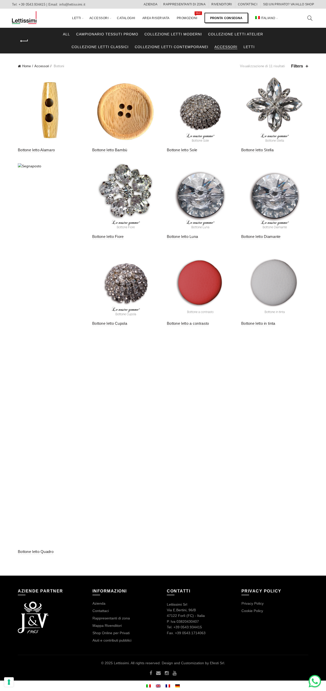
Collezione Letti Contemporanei (171, 47)
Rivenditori (221, 4)
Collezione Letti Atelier (235, 34)
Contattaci (247, 4)
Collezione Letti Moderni (173, 34)
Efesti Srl (217, 663)
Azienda (98, 603)
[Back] (24, 41)
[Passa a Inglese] (158, 686)
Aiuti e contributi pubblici (111, 640)
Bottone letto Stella (257, 150)
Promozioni (189, 16)
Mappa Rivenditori (107, 626)
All (66, 34)
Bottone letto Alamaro (36, 150)
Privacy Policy (252, 603)
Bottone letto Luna (182, 236)
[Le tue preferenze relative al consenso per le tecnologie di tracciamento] (9, 682)
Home (26, 66)
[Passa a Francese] (168, 686)
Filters (297, 66)
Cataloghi (126, 18)
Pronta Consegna (226, 18)
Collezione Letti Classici (100, 47)
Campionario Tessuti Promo (107, 34)
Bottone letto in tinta (258, 323)
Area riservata (156, 18)
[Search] (310, 18)
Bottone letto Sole (182, 150)
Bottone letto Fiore (108, 236)
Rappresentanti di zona (184, 4)
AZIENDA (150, 4)
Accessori (99, 18)
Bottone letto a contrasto (188, 323)
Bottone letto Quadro (35, 551)
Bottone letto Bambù (109, 150)
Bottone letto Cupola (109, 323)
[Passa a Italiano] (148, 686)
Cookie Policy (252, 611)
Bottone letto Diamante (261, 236)
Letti (76, 18)
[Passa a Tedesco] (177, 686)
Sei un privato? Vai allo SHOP (288, 4)
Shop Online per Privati (111, 633)
